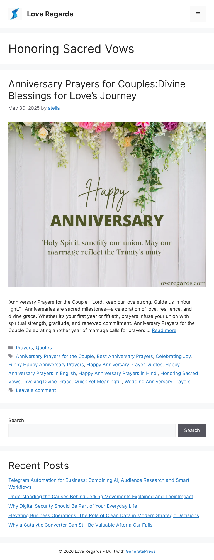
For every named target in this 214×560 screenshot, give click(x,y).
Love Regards (50, 14)
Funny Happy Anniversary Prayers (46, 364)
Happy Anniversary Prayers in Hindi (118, 373)
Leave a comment (36, 390)
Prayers (24, 347)
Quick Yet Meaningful (98, 381)
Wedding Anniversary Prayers (158, 381)
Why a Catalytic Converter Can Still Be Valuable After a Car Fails (80, 525)
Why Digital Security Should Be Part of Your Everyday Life (72, 506)
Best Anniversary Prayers (125, 356)
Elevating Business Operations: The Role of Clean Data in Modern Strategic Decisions (103, 515)
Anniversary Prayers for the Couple (55, 356)
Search (16, 420)
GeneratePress (140, 551)
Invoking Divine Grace (47, 381)
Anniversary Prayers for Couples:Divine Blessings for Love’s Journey (97, 89)
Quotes (44, 347)
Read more (164, 330)
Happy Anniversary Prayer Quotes (124, 364)
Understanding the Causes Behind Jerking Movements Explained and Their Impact (100, 496)
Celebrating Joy (173, 356)
